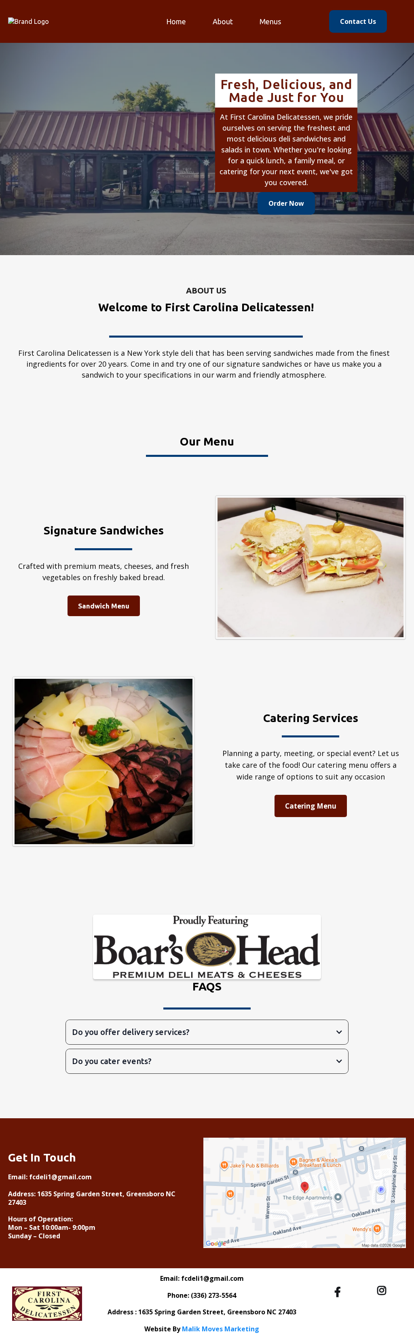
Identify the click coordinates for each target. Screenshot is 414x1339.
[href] (304, 1193)
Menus (270, 21)
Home (176, 21)
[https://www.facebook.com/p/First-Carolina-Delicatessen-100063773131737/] (339, 1291)
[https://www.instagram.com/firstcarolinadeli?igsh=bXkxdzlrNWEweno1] (384, 1290)
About (223, 21)
